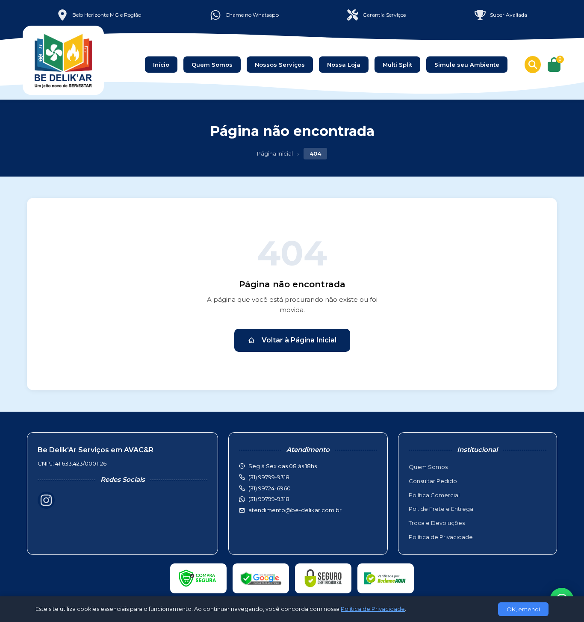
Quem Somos (212, 64)
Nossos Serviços (280, 64)
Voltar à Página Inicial (299, 340)
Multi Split (397, 64)
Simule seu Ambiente (466, 64)
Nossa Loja (343, 64)
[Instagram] (46, 500)
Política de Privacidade (441, 537)
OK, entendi (523, 609)
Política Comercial (434, 495)
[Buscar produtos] (533, 64)
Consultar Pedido (433, 481)
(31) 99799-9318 (268, 498)
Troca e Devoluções (437, 522)
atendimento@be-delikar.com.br (295, 510)
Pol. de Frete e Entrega (441, 508)
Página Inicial (275, 153)
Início (161, 64)
